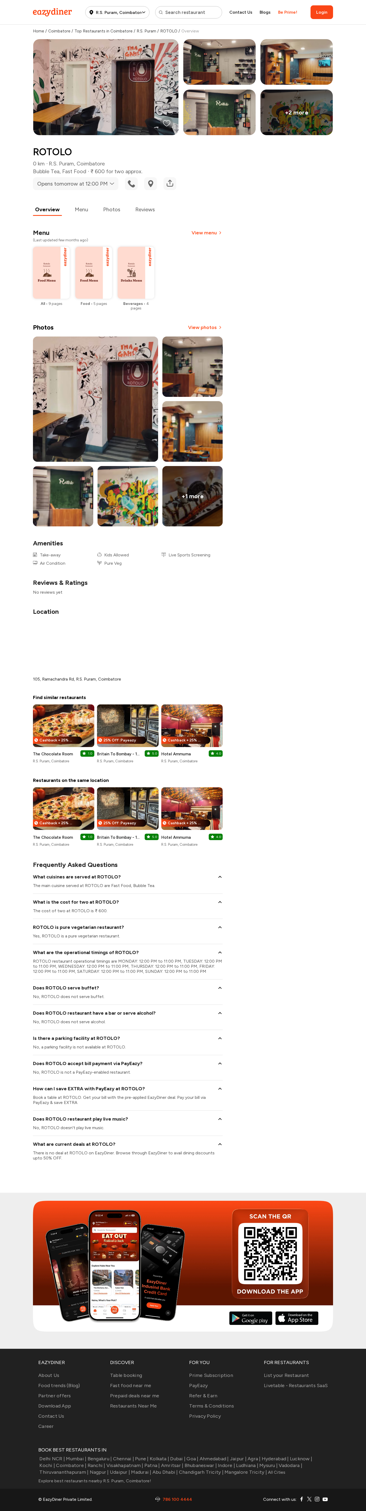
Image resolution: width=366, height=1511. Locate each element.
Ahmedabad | (214, 1459)
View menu (204, 233)
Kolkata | (159, 1459)
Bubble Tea (46, 171)
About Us (48, 1375)
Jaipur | (238, 1459)
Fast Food (74, 171)
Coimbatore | (71, 1465)
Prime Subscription (211, 1375)
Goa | (192, 1459)
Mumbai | (76, 1459)
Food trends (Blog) (59, 1385)
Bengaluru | (100, 1459)
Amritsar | (172, 1465)
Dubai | (177, 1459)
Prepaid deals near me (134, 1396)
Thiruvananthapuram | (63, 1472)
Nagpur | (99, 1472)
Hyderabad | (275, 1459)
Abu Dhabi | (165, 1472)
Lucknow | (301, 1459)
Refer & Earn (203, 1396)
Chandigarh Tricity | (201, 1472)
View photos (202, 327)
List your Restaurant (286, 1375)
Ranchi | (96, 1465)
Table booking (126, 1375)
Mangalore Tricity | (246, 1472)
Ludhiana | (247, 1465)
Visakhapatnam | (124, 1465)
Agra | (254, 1459)
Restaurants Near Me (133, 1406)
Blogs (265, 12)
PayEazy (198, 1385)
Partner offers (54, 1396)
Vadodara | (290, 1465)
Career (46, 1426)
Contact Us (240, 12)
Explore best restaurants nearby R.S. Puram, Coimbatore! (94, 1480)
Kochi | (47, 1465)
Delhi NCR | (52, 1459)
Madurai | (141, 1472)
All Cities (276, 1472)
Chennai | (123, 1459)
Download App (54, 1406)
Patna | (152, 1465)
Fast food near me (130, 1385)
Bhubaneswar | (201, 1465)
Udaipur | (120, 1472)
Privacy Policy (205, 1416)
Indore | (226, 1465)
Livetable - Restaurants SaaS (296, 1385)
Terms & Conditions (211, 1406)
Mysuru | (268, 1465)
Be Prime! (287, 12)
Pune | (142, 1459)
